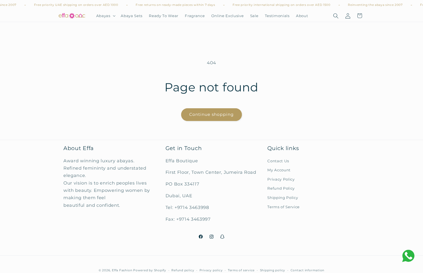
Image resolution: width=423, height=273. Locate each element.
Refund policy (182, 270)
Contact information (308, 270)
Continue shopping (211, 114)
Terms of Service (283, 207)
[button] (105, 16)
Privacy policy (211, 270)
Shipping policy (272, 270)
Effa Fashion (122, 270)
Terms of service (241, 270)
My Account (279, 170)
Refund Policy (281, 188)
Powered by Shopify (149, 270)
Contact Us (278, 161)
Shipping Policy (282, 197)
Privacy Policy (280, 179)
